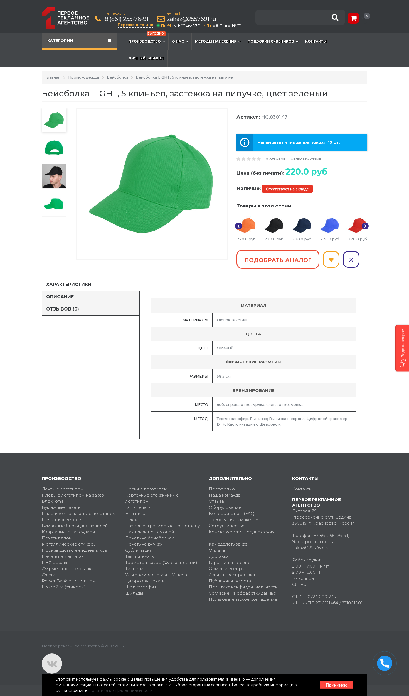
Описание (60, 296)
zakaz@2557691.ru (191, 19)
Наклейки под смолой (149, 531)
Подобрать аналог (278, 260)
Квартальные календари (68, 531)
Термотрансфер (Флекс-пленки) (161, 562)
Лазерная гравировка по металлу (162, 525)
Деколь (133, 519)
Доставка (219, 556)
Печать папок (56, 538)
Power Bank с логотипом (69, 580)
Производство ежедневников (74, 550)
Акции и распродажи (232, 574)
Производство (147, 38)
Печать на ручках (143, 544)
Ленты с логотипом (63, 489)
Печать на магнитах (63, 556)
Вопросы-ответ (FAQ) (232, 513)
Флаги (49, 574)
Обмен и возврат (227, 568)
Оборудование (225, 507)
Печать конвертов (61, 519)
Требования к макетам (234, 519)
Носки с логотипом (146, 489)
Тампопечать (139, 556)
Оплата (217, 550)
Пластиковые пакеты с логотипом (79, 513)
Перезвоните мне (135, 24)
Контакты (316, 41)
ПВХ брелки (55, 562)
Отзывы (217, 501)
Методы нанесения (215, 41)
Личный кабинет (146, 58)
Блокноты (52, 501)
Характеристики (69, 284)
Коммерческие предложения (242, 531)
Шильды (134, 593)
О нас (178, 41)
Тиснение (135, 568)
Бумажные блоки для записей (75, 525)
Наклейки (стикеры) (64, 587)
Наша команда (224, 495)
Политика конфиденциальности (243, 587)
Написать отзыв (305, 159)
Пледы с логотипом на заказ (73, 495)
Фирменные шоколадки (68, 568)
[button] (402, 348)
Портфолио (222, 489)
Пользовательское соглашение (243, 599)
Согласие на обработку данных (242, 593)
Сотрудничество (227, 525)
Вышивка (135, 513)
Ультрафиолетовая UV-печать (158, 574)
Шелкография (141, 587)
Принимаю (337, 685)
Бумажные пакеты (61, 507)
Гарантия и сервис (229, 562)
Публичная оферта (230, 580)
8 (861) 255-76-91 (126, 19)
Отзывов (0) (62, 309)
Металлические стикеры (69, 544)
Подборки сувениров (271, 41)
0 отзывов (275, 159)
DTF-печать (137, 507)
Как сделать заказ (228, 544)
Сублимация (139, 550)
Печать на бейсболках (149, 538)
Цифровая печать (144, 580)
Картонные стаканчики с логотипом (152, 498)
